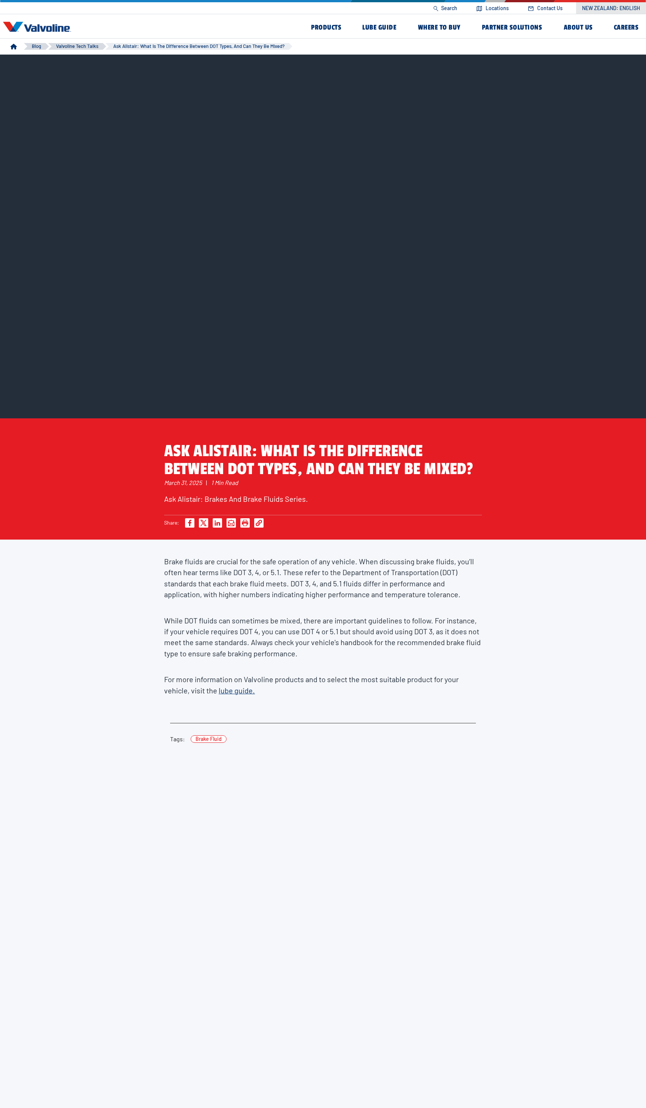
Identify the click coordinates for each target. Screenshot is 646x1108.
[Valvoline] (38, 27)
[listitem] (445, 8)
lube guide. (237, 690)
